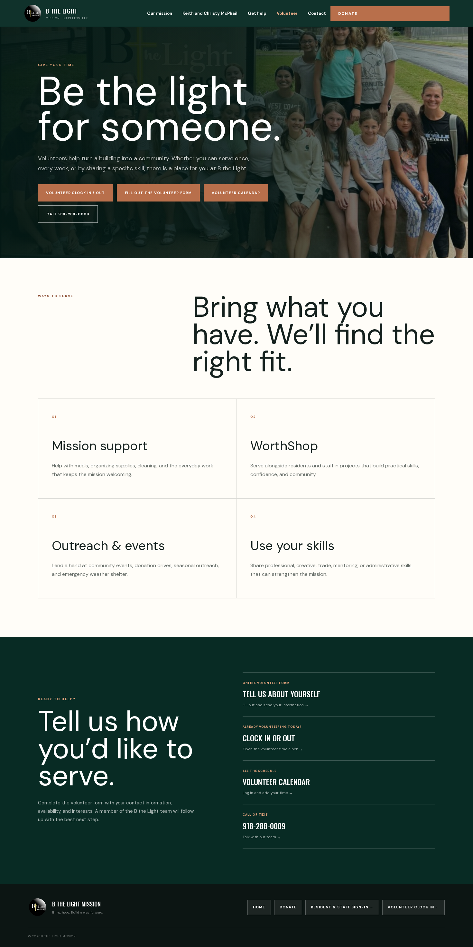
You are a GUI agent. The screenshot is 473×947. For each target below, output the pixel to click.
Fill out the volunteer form (158, 193)
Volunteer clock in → (413, 907)
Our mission (159, 13)
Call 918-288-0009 (68, 214)
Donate (347, 13)
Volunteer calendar (236, 193)
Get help (257, 13)
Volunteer (287, 13)
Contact (317, 13)
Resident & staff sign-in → (342, 907)
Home (259, 907)
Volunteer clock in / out (75, 193)
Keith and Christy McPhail (209, 13)
